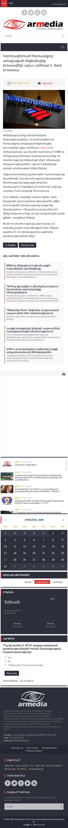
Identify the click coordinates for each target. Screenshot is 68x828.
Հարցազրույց (35, 769)
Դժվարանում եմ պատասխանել (25, 665)
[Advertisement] (34, 413)
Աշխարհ (47, 83)
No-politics (22, 769)
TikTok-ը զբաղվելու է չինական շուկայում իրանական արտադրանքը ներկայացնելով (32, 289)
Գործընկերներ (49, 748)
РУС (11, 3)
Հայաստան (21, 765)
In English (10, 245)
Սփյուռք (39, 765)
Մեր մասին (32, 748)
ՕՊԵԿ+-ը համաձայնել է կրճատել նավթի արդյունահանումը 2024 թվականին (32, 350)
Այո (10, 657)
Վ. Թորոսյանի (38, 825)
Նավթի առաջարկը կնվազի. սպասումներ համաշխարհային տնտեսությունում (33, 330)
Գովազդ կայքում (34, 751)
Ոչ (9, 661)
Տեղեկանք (9, 769)
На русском (27, 245)
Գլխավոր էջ (17, 748)
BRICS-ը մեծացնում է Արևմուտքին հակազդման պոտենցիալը (28, 267)
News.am (46, 147)
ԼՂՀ (32, 765)
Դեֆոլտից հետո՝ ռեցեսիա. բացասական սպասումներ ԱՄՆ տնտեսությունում (32, 311)
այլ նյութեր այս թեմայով (21, 256)
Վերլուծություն (54, 765)
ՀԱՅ (4, 3)
